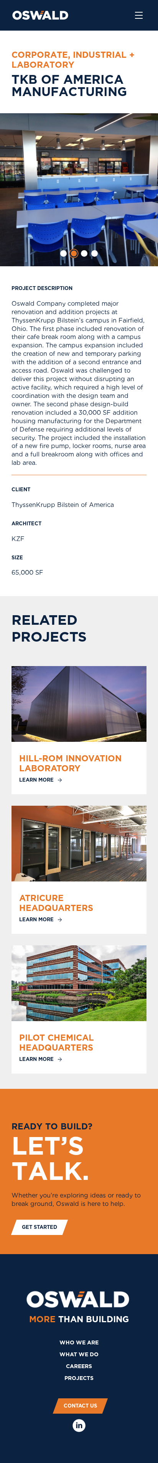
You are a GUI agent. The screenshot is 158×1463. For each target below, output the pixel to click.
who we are (79, 1342)
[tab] (63, 253)
